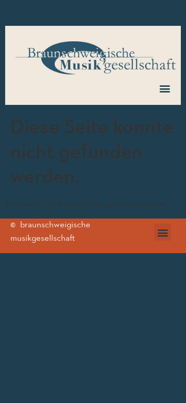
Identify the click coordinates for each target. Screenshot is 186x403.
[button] (164, 88)
